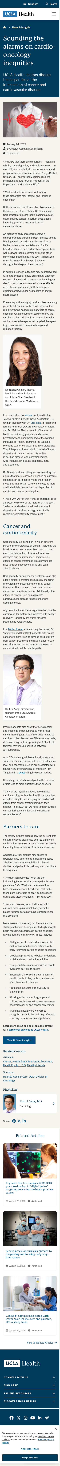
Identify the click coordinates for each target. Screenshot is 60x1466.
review (28, 415)
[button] (30, 4)
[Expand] (54, 1377)
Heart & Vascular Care (15, 1076)
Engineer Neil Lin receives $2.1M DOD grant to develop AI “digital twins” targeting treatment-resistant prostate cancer (29, 1188)
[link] (14, 1121)
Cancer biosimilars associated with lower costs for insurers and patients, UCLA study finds (29, 1319)
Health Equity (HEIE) (14, 1065)
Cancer (7, 1061)
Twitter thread (15, 629)
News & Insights (21, 27)
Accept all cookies (30, 1457)
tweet (22, 772)
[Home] (4, 27)
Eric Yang (36, 422)
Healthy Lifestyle (36, 1065)
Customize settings (30, 1448)
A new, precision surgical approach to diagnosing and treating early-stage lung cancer (29, 1254)
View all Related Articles (40, 1342)
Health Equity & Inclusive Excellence (32, 1061)
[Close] (55, 1428)
